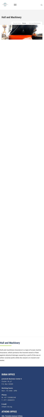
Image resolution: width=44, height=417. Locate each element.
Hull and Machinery (34, 23)
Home (24, 23)
